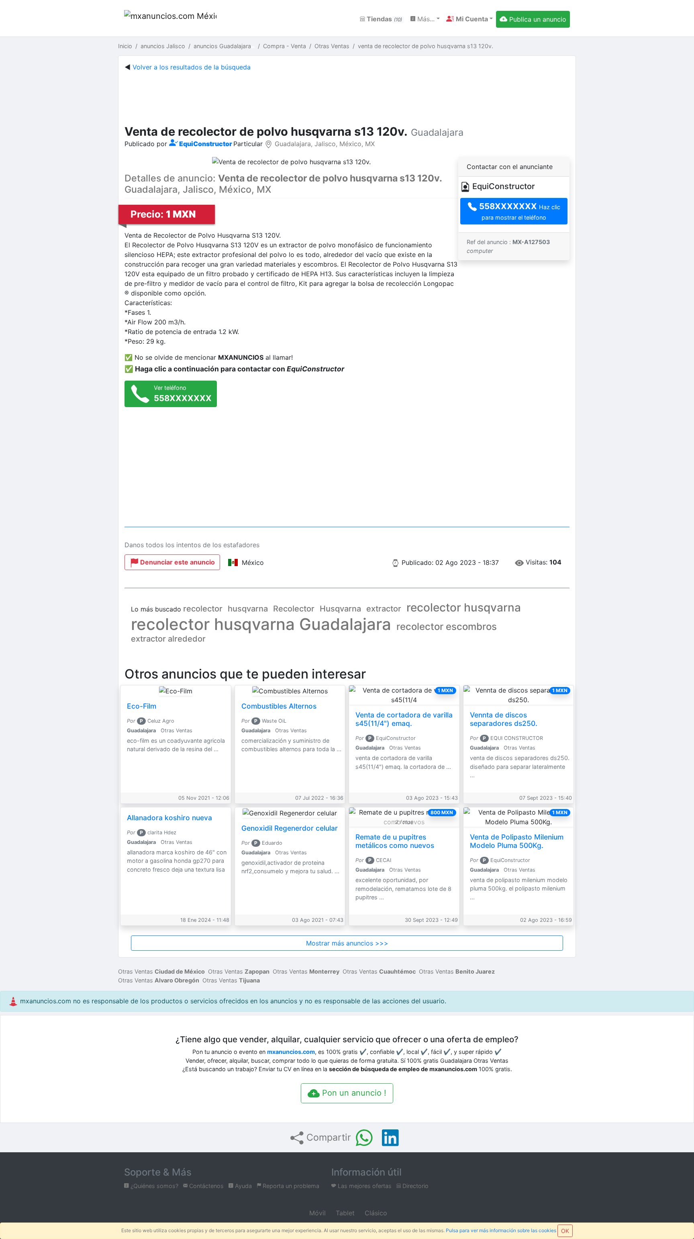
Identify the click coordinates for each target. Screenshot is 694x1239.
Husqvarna (340, 608)
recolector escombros (446, 626)
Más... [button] (425, 19)
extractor (383, 608)
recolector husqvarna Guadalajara (261, 624)
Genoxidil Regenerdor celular (289, 828)
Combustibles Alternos (278, 706)
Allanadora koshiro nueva (169, 817)
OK (565, 1230)
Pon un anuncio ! (353, 1093)
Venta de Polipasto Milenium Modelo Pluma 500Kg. (516, 841)
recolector (202, 608)
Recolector (293, 608)
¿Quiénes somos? (153, 1185)
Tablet (344, 1213)
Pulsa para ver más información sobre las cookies (501, 1230)
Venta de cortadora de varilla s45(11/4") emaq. (404, 719)
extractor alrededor (168, 639)
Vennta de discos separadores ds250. (503, 719)
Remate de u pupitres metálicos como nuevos (394, 841)
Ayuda (242, 1185)
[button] (469, 19)
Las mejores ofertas (364, 1185)
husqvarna (248, 608)
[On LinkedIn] (390, 1137)
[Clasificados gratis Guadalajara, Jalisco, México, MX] (170, 19)
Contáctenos (206, 1185)
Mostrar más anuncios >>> (347, 943)
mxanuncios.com (291, 1051)
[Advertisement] (347, 96)
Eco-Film (141, 706)
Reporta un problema (290, 1185)
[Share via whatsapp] (364, 1137)
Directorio (415, 1185)
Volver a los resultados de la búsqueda (192, 67)
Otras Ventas (161, 971)
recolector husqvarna (463, 607)
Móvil (316, 1213)
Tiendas (383, 19)
